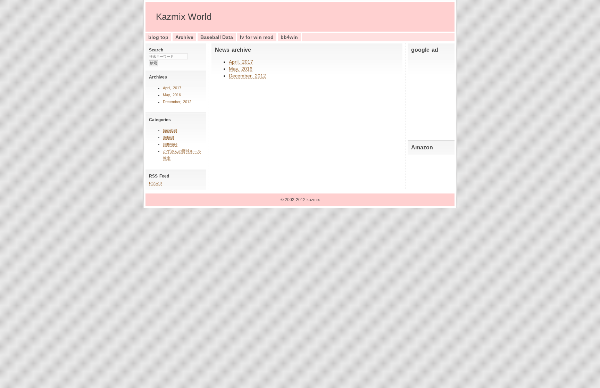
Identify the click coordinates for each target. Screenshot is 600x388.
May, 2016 (172, 95)
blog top (158, 37)
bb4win (289, 37)
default (168, 137)
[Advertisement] (432, 95)
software (170, 144)
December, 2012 (177, 102)
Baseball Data (216, 37)
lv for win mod (257, 37)
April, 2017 (172, 88)
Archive (184, 37)
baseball (170, 130)
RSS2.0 (155, 183)
